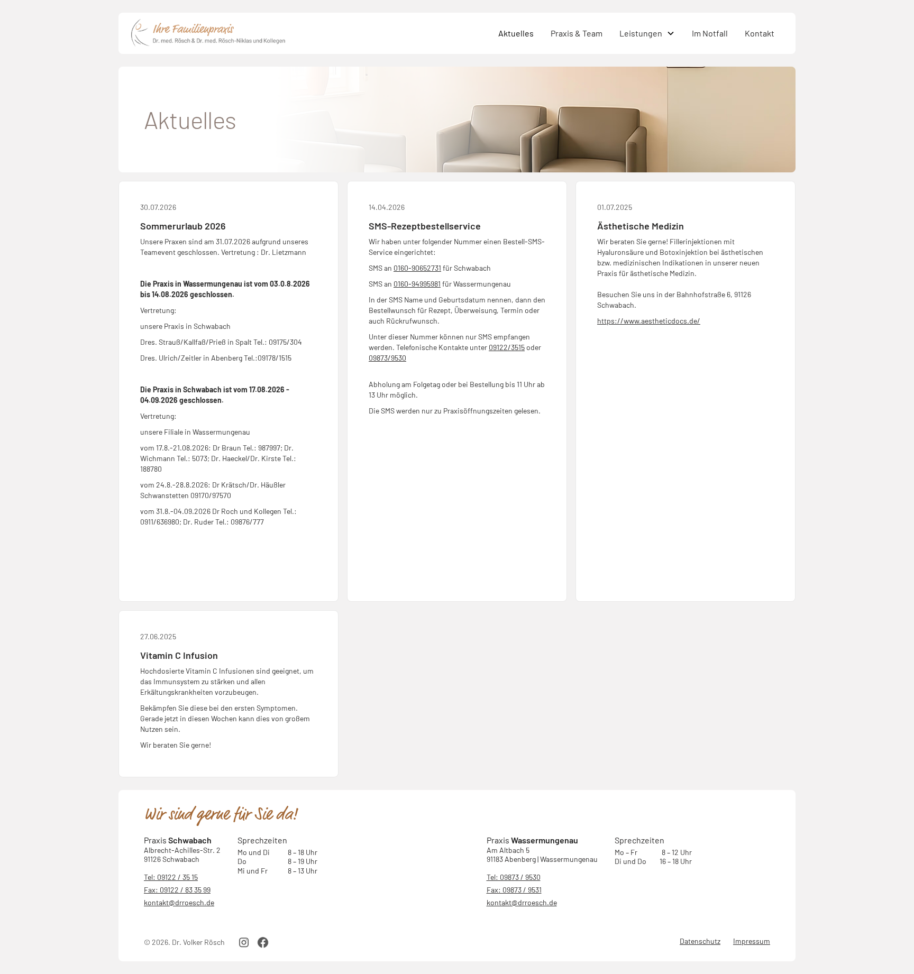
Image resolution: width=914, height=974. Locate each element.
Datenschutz (700, 940)
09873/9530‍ (387, 357)
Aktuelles (516, 33)
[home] (310, 33)
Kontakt (759, 33)
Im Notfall (710, 33)
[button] (647, 33)
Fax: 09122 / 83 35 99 (177, 889)
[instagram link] (243, 942)
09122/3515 (507, 347)
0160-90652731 (417, 267)
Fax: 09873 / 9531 (514, 889)
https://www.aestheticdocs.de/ (648, 320)
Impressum (751, 940)
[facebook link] (263, 942)
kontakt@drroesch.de (179, 902)
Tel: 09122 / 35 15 (171, 876)
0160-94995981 (417, 283)
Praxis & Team (576, 33)
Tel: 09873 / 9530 (514, 876)
